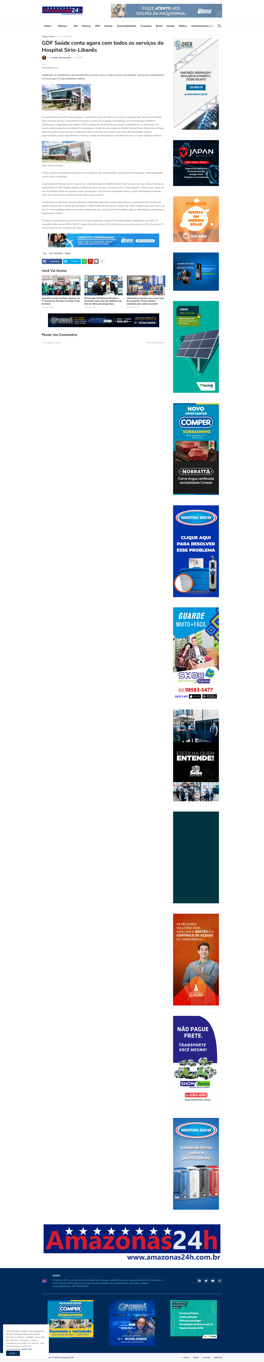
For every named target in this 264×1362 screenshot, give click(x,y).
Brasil (159, 26)
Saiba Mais (26, 1349)
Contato (206, 1357)
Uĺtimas (62, 26)
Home (47, 26)
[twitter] (206, 1281)
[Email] (96, 261)
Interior (108, 26)
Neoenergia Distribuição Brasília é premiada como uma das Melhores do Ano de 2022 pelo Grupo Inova (102, 301)
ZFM (97, 26)
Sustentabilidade (126, 26)
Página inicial (48, 36)
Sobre (196, 1357)
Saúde (67, 253)
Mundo (170, 26)
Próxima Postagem (155, 342)
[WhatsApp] (84, 261)
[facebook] (199, 1281)
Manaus (86, 26)
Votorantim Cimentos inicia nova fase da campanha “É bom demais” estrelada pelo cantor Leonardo (145, 301)
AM (76, 26)
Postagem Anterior (53, 342)
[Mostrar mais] (102, 261)
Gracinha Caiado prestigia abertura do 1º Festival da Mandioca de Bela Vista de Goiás (61, 301)
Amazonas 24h (67, 1357)
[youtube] (212, 1281)
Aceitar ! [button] (13, 1353)
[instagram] (219, 1281)
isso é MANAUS (64, 36)
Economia (146, 26)
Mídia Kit (218, 1357)
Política (183, 26)
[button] (212, 26)
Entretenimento (200, 26)
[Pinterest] (90, 261)
